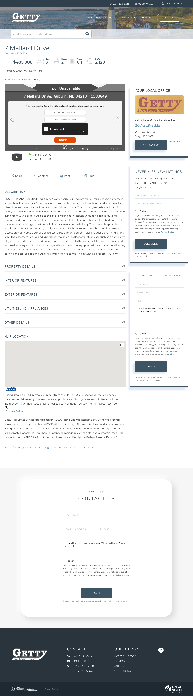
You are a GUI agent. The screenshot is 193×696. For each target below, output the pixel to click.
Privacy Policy (14, 411)
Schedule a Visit (171, 276)
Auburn (58, 447)
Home (8, 447)
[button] (87, 34)
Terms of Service (149, 380)
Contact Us (151, 145)
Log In (167, 3)
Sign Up (178, 3)
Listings (19, 447)
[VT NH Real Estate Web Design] (173, 689)
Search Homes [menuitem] (125, 656)
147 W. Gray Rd (84, 668)
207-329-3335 (121, 3)
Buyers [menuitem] (110, 17)
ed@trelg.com (147, 3)
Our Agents (174, 141)
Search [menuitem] (93, 17)
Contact (170, 17)
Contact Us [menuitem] (122, 671)
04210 (69, 447)
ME (29, 447)
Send (151, 366)
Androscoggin (42, 447)
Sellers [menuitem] (127, 17)
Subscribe (151, 244)
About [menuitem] (144, 17)
